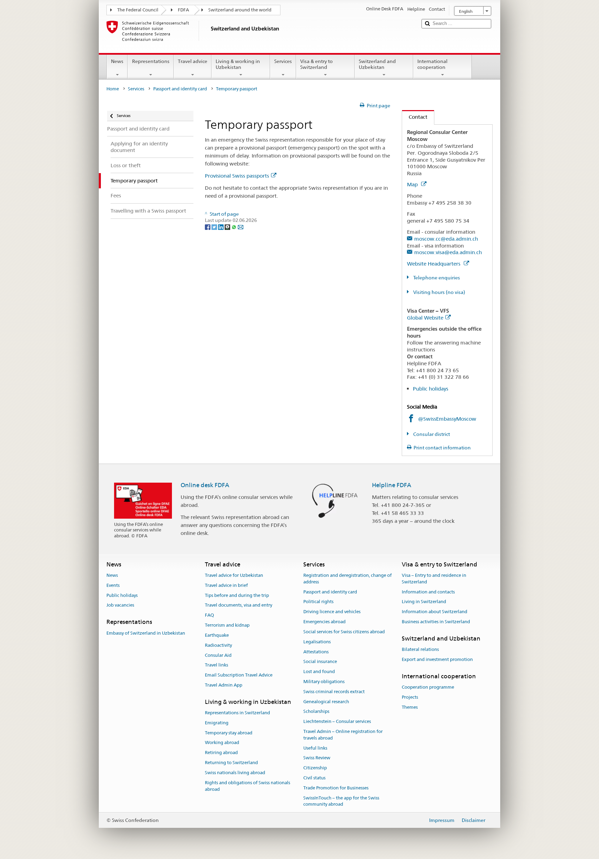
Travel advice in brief (226, 585)
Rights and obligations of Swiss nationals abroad (247, 786)
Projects (410, 697)
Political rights (318, 602)
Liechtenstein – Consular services (337, 721)
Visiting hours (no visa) (438, 292)
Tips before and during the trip (237, 595)
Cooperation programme (428, 687)
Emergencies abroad (324, 621)
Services (283, 61)
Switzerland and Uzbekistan (377, 64)
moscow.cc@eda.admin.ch (446, 238)
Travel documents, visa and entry (238, 605)
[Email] (240, 227)
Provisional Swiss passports (237, 175)
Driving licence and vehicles (332, 612)
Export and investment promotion (437, 659)
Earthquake (217, 635)
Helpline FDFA (391, 485)
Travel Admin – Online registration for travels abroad (343, 735)
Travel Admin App (223, 685)
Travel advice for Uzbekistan (234, 575)
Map (413, 184)
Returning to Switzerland (231, 762)
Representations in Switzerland (237, 712)
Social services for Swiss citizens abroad (344, 631)
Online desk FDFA (205, 485)
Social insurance (320, 661)
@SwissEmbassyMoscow (447, 418)
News (117, 61)
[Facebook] (208, 227)
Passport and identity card (180, 88)
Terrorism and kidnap (227, 625)
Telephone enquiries (436, 277)
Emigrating (216, 722)
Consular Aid (218, 655)
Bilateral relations (420, 649)
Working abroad (222, 742)
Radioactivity (218, 645)
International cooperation (432, 64)
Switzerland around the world (239, 9)
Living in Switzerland (424, 602)
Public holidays (430, 388)
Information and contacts (428, 591)
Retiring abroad (221, 752)
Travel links (216, 665)
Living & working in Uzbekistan (238, 64)
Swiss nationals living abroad (235, 772)
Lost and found (319, 671)
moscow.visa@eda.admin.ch (448, 252)
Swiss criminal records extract (334, 691)
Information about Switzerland (434, 612)
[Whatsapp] (234, 227)
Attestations (316, 651)
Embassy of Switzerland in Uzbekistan (145, 633)
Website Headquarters (434, 263)
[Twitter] (214, 227)
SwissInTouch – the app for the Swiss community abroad (341, 801)
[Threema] (228, 227)
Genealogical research (326, 701)
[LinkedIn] (221, 227)
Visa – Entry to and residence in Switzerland (434, 578)
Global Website (425, 317)
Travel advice (192, 61)
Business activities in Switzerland (436, 621)
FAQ (209, 615)
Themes (410, 707)
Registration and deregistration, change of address (347, 578)
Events (113, 585)
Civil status (314, 777)
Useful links (315, 748)
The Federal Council (137, 9)
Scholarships (316, 711)
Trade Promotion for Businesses (335, 787)
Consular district (431, 434)
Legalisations (317, 641)
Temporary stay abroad (228, 732)
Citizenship (315, 767)
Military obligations (324, 681)
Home (112, 88)
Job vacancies (120, 605)
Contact (414, 117)
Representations (151, 61)
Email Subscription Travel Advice (238, 675)
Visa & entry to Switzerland (316, 64)
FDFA (183, 9)
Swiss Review (316, 758)
